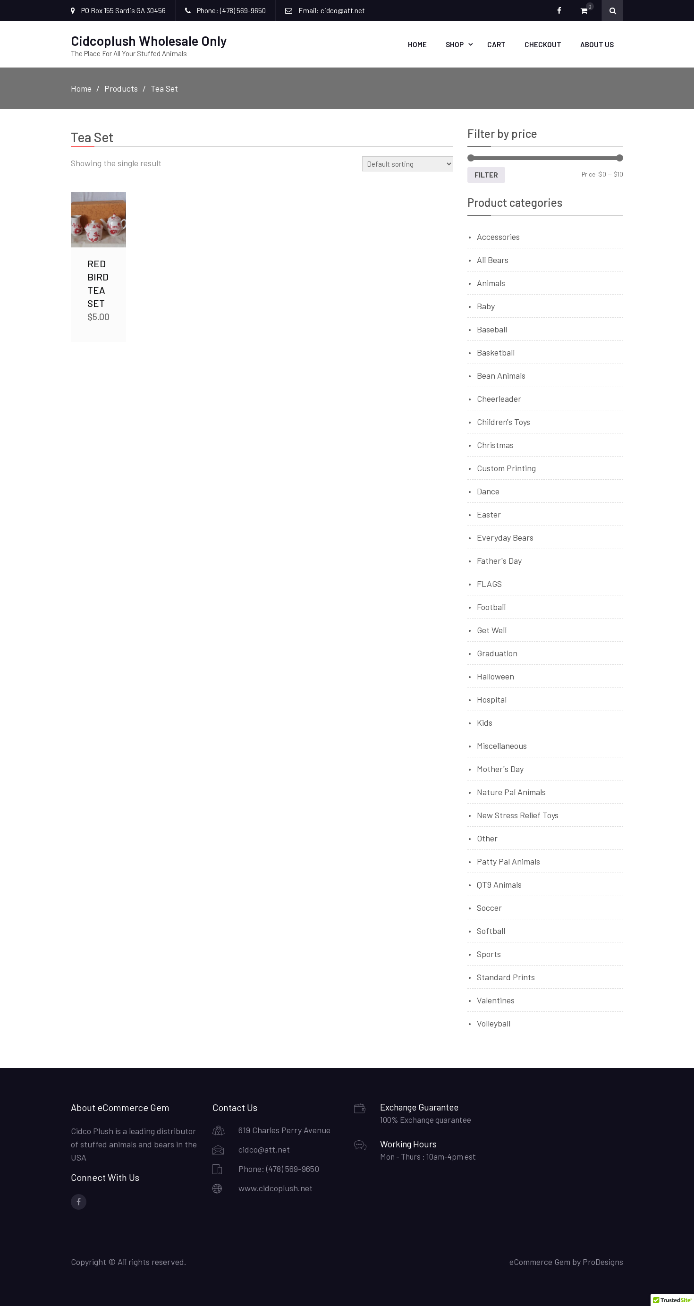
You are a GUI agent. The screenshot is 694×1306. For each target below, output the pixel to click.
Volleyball (493, 1023)
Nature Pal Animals (511, 792)
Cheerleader (499, 398)
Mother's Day (500, 768)
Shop (455, 44)
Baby (486, 306)
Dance (488, 491)
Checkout (543, 44)
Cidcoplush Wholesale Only (149, 41)
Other (487, 838)
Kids (484, 722)
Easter (489, 514)
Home (417, 44)
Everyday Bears (505, 537)
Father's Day (499, 560)
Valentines (496, 1000)
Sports (489, 954)
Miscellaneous (502, 745)
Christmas (495, 445)
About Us (597, 44)
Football (491, 607)
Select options (100, 220)
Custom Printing (506, 468)
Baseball (492, 329)
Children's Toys (503, 421)
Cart (496, 44)
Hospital (492, 699)
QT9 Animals (499, 884)
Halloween (495, 676)
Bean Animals (501, 375)
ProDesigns (603, 1261)
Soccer (489, 907)
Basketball (496, 352)
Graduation (497, 653)
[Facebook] (78, 1202)
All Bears (492, 259)
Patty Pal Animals (508, 861)
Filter (486, 174)
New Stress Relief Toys (518, 815)
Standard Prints (506, 977)
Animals (491, 283)
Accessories (498, 236)
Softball (491, 930)
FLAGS (489, 583)
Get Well (492, 630)
